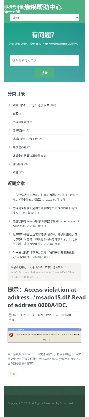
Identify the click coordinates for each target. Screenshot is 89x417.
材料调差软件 (21, 122)
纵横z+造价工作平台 (25, 139)
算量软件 (18, 130)
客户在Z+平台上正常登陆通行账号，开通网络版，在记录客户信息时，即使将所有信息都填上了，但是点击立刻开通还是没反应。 (45, 239)
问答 (15, 172)
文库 (15, 113)
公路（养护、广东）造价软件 (31, 105)
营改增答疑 (20, 147)
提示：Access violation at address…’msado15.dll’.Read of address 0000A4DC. (47, 297)
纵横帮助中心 (43, 7)
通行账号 (18, 164)
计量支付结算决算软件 (27, 155)
